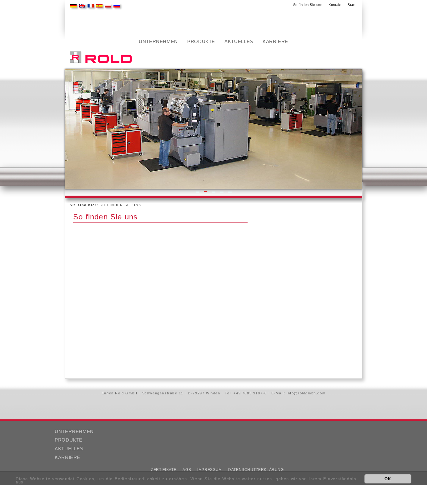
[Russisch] (115, 5)
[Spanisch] (98, 5)
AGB (187, 470)
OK (387, 479)
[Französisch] (89, 5)
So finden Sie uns (308, 5)
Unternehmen (158, 41)
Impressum (209, 470)
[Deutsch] (72, 5)
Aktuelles (238, 41)
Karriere (275, 41)
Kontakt (335, 5)
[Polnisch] (106, 5)
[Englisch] (80, 5)
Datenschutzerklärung (256, 470)
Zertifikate (163, 470)
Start (352, 5)
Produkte (201, 41)
